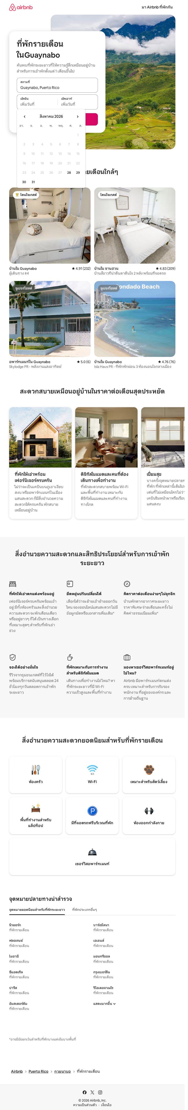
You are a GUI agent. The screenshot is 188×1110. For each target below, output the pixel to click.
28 (69, 173)
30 (24, 182)
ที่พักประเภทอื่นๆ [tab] (84, 910)
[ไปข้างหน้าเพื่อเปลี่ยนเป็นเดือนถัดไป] (77, 116)
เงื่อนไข (106, 1105)
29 (78, 173)
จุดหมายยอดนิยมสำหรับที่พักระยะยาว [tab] (37, 910)
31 (33, 182)
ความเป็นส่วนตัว (85, 1105)
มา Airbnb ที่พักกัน (157, 7)
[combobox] (57, 87)
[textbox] (37, 104)
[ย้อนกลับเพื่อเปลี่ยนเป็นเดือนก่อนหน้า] (24, 116)
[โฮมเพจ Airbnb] (21, 7)
